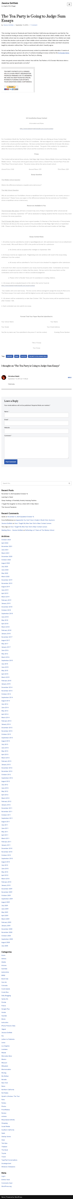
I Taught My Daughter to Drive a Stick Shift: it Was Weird (19, 504)
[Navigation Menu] (69, 4)
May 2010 (4, 872)
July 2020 (4, 567)
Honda (3, 1012)
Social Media (5, 1126)
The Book (4, 1150)
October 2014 (6, 694)
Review (3, 1113)
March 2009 (5, 919)
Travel (3, 1157)
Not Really (4, 1093)
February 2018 (6, 630)
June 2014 (4, 707)
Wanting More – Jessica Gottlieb (12, 530)
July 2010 (4, 865)
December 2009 (6, 889)
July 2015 (4, 664)
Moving (3, 1073)
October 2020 (6, 560)
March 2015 (5, 677)
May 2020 (4, 573)
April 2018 (4, 624)
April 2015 (4, 674)
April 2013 (4, 754)
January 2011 (5, 845)
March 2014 (5, 717)
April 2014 (4, 714)
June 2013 (4, 748)
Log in (3, 1176)
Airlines (3, 959)
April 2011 (4, 835)
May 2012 (4, 791)
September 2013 (7, 738)
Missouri (4, 1063)
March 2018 (5, 627)
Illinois (3, 1019)
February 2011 (6, 842)
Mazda (3, 1053)
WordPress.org (6, 1186)
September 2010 (7, 858)
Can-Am (4, 982)
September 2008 (7, 939)
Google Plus (5, 1009)
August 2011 (5, 822)
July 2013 (4, 744)
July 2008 (4, 946)
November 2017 (6, 637)
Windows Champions (8, 1167)
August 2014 (5, 701)
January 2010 (5, 885)
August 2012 (5, 781)
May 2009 (4, 912)
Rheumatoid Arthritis (8, 1120)
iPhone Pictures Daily (8, 1026)
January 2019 (5, 603)
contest (9, 356)
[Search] (69, 483)
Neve (3, 1197)
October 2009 (6, 895)
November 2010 (6, 852)
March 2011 (5, 838)
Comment (8, 436)
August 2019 (5, 587)
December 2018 (6, 607)
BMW (3, 975)
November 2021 (6, 546)
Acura (3, 955)
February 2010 (6, 882)
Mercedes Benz (6, 1056)
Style (3, 1140)
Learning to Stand (7, 497)
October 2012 (6, 775)
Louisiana (4, 1049)
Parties (3, 1103)
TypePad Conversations (9, 1160)
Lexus (3, 1043)
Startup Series (6, 1137)
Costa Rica (4, 992)
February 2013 (6, 761)
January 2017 (5, 647)
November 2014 (6, 691)
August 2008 (5, 942)
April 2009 (4, 916)
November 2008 (6, 932)
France (3, 1006)
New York (4, 1083)
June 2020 (4, 570)
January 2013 (5, 765)
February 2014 (6, 721)
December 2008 (6, 929)
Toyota (3, 1153)
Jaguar (3, 1029)
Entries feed (5, 1180)
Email (6, 420)
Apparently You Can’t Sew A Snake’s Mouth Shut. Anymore (35, 520)
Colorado (4, 985)
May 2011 (4, 832)
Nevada (3, 1079)
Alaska (3, 962)
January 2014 (5, 724)
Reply (70, 377)
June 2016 (4, 650)
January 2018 (5, 634)
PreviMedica (5, 1110)
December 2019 (6, 580)
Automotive (5, 972)
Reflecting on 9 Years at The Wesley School (39, 530)
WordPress (18, 1197)
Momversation (6, 1069)
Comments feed (6, 1183)
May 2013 (4, 751)
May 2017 (4, 644)
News (3, 1086)
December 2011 (6, 808)
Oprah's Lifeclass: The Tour (10, 1096)
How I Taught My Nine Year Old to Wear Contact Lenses (33, 523)
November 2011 (6, 812)
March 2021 (5, 553)
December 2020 (6, 556)
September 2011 (7, 818)
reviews (4, 1116)
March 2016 (5, 657)
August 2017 (5, 640)
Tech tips (4, 1143)
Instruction (4, 1022)
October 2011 (6, 815)
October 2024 (6, 540)
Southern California (7, 1130)
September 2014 (7, 697)
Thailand (4, 1147)
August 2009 (5, 902)
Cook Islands (5, 989)
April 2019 (4, 593)
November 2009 (6, 892)
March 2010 (5, 879)
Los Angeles (5, 1046)
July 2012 (4, 785)
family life (4, 999)
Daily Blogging (6, 996)
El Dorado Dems (63, 53)
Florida (3, 1002)
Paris (3, 1100)
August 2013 (5, 741)
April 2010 (4, 875)
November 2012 (6, 771)
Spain (3, 1133)
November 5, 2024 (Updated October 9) (14, 494)
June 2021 (4, 550)
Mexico (3, 1059)
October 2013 (6, 734)
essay (16, 356)
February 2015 (6, 681)
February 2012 (6, 801)
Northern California (7, 1090)
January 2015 (5, 684)
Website (7, 428)
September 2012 (7, 778)
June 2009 (4, 909)
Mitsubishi (4, 1066)
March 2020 (5, 577)
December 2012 (6, 768)
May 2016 (4, 654)
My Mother (5, 1076)
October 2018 (6, 610)
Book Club (4, 979)
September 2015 (7, 660)
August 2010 (5, 862)
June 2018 (4, 617)
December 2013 (6, 728)
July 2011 (4, 825)
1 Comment (33, 25)
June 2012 (4, 788)
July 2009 (4, 906)
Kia (2, 1036)
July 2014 (4, 704)
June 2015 (4, 667)
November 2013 (6, 731)
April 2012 (4, 795)
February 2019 (6, 600)
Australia (4, 969)
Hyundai (4, 1016)
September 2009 (7, 899)
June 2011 (4, 828)
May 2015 (4, 671)
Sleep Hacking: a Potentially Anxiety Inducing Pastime (18, 500)
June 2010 (4, 869)
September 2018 (7, 613)
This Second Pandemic (9, 507)
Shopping (4, 1123)
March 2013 (5, 758)
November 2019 (6, 583)
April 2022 (4, 543)
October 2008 (6, 936)
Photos (3, 1106)
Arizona (3, 965)
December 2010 (6, 848)
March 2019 (5, 597)
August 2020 (5, 563)
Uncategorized (6, 1163)
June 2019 (4, 590)
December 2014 (6, 687)
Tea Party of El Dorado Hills (38, 356)
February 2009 (6, 922)
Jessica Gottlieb (8, 25)
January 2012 (5, 805)
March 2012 (5, 798)
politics (23, 356)
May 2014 (4, 711)
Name (6, 412)
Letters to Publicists (8, 1039)
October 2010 (6, 855)
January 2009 (5, 926)
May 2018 (4, 620)
